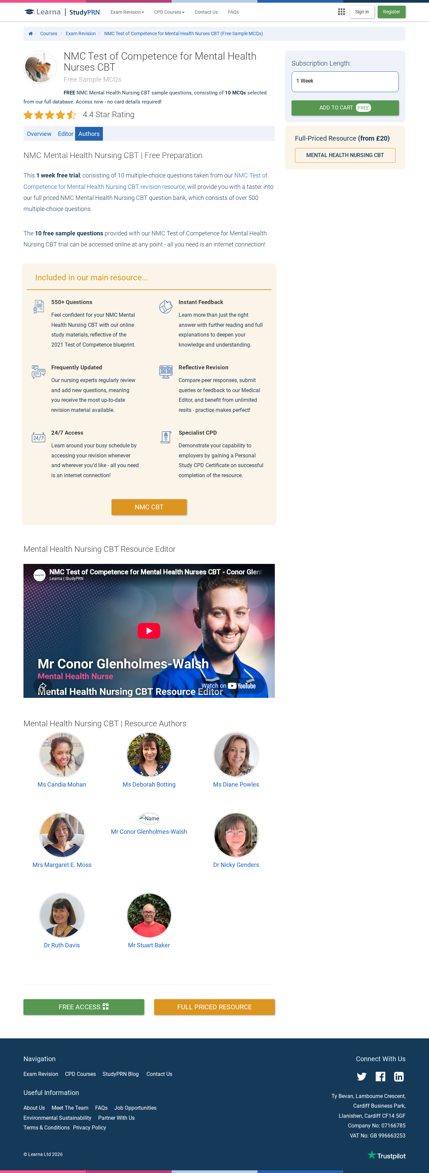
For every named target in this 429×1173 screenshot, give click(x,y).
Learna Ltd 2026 (45, 1154)
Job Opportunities (135, 1108)
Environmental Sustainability (57, 1118)
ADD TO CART (344, 107)
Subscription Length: (321, 63)
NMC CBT (149, 507)
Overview (39, 133)
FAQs (233, 12)
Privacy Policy (89, 1127)
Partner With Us (116, 1118)
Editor (65, 133)
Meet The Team (70, 1108)
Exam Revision (40, 1074)
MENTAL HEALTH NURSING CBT (345, 155)
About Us (34, 1108)
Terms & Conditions (46, 1127)
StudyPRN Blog (121, 1074)
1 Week (304, 81)
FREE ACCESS (80, 1007)
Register (391, 11)
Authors (89, 133)
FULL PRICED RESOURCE (214, 1007)
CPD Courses (80, 1074)
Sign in (362, 11)
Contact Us (206, 12)
